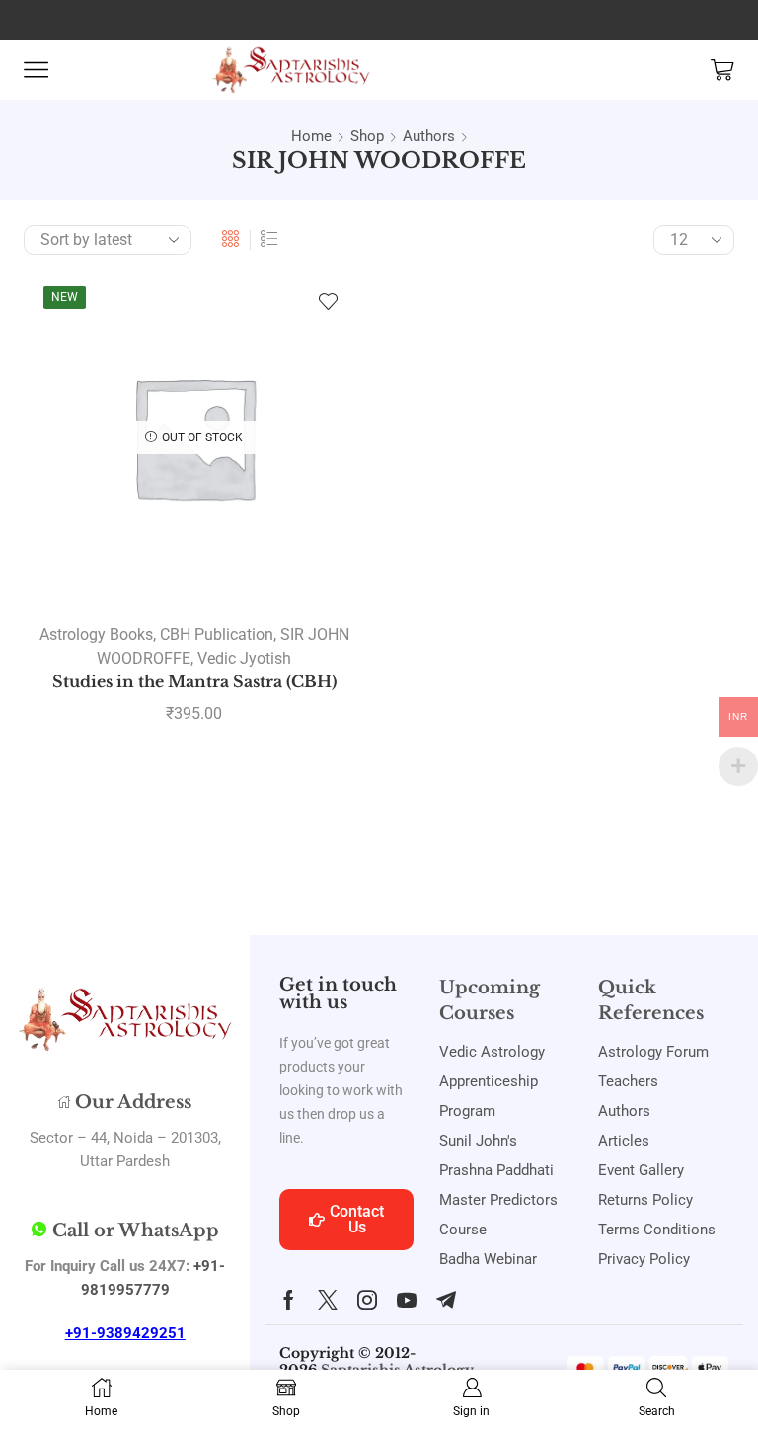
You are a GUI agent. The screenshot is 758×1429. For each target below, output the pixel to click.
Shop (367, 136)
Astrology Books (96, 634)
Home (311, 136)
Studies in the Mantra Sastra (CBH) (194, 682)
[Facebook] (288, 1300)
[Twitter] (328, 1300)
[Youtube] (407, 1300)
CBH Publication (216, 634)
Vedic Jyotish (244, 658)
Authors (429, 136)
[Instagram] (367, 1300)
